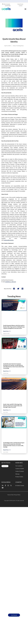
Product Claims (19, 476)
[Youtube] (2, 488)
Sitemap (17, 474)
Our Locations (18, 465)
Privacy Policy (17, 494)
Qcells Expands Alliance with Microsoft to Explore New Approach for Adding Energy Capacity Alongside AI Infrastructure (14, 327)
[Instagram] (8, 485)
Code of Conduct (19, 471)
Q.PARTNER (7, 5)
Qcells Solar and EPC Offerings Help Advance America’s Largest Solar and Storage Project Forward (12, 406)
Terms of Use (10, 494)
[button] (25, 9)
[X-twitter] (11, 485)
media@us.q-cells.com (10, 281)
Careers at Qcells (19, 468)
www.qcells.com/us (8, 240)
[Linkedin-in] (2, 485)
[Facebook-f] (5, 485)
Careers (20, 5)
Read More (6, 331)
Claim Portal (20, 4)
